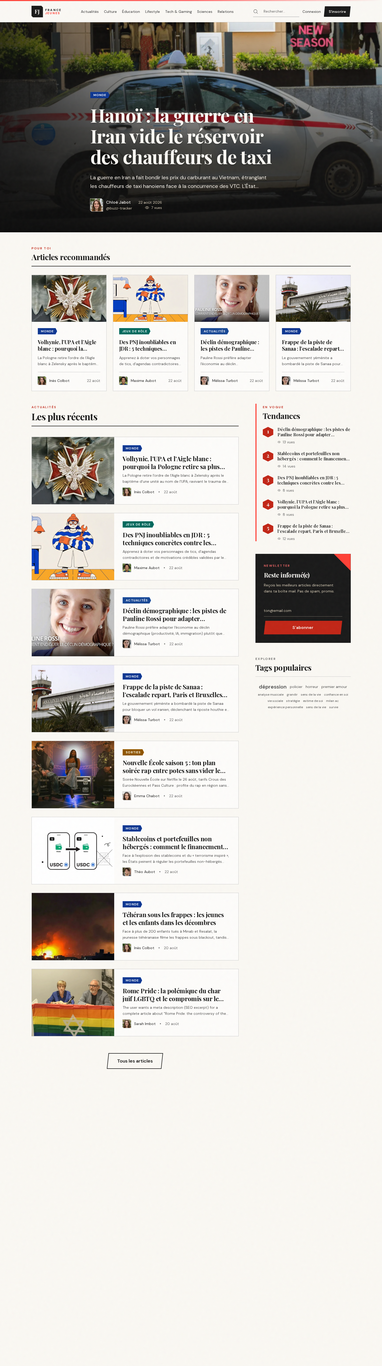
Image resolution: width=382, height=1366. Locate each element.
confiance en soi (336, 694)
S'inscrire (337, 11)
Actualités (90, 11)
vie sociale (275, 701)
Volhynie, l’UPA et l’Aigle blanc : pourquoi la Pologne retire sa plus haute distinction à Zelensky (311, 504)
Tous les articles (135, 1061)
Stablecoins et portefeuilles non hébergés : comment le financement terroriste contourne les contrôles (312, 456)
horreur (312, 686)
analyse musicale (271, 694)
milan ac (332, 701)
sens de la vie (311, 694)
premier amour (334, 686)
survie (333, 707)
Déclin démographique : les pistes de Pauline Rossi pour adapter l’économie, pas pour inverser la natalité (314, 432)
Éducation (131, 11)
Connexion (311, 11)
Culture (110, 11)
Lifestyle (152, 11)
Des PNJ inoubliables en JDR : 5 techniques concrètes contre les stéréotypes (309, 480)
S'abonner (302, 627)
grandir (292, 694)
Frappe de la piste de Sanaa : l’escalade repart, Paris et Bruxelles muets (313, 528)
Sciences (204, 11)
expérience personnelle (285, 707)
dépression (273, 686)
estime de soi (313, 701)
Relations (226, 11)
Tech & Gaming (178, 11)
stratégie (293, 701)
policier (296, 686)
